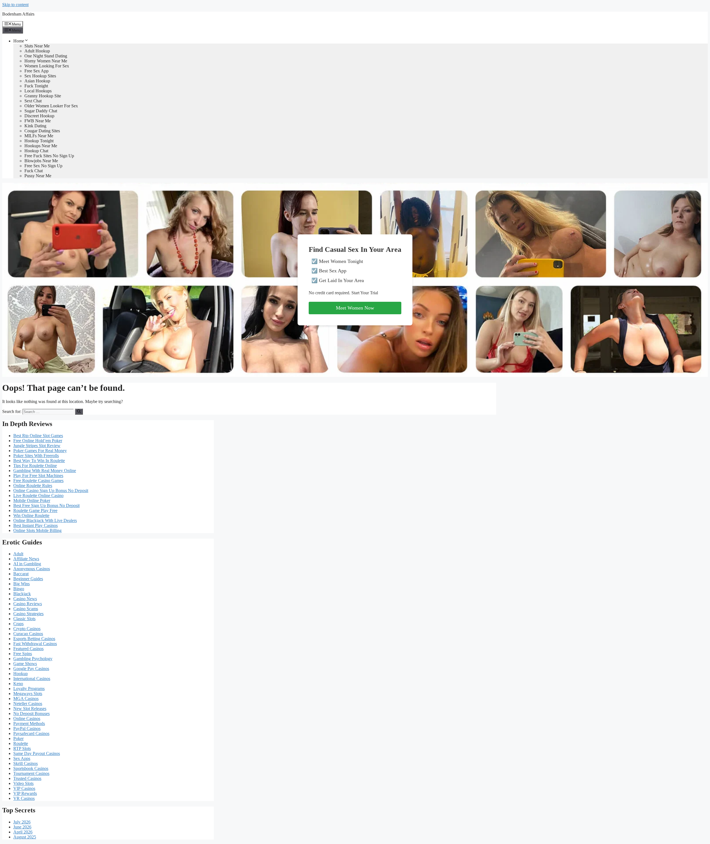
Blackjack (22, 593)
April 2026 (22, 832)
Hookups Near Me (40, 145)
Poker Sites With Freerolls (36, 455)
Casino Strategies (28, 613)
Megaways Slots (27, 693)
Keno (18, 683)
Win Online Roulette (31, 515)
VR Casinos (24, 798)
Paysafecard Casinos (31, 733)
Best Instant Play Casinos (35, 525)
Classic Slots (24, 618)
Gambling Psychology (32, 658)
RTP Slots (22, 748)
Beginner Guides (28, 578)
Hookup (20, 673)
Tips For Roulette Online (35, 465)
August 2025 (24, 837)
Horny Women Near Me (45, 61)
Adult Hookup (37, 51)
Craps (18, 623)
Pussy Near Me (37, 175)
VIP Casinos (24, 788)
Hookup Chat (36, 150)
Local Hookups (38, 90)
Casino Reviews (27, 603)
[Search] (79, 412)
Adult (18, 553)
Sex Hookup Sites (40, 75)
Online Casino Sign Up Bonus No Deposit (50, 490)
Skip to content (15, 4)
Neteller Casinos (27, 703)
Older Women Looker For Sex (51, 105)
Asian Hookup (37, 80)
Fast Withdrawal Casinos (35, 643)
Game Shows (25, 663)
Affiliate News (26, 558)
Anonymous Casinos (31, 568)
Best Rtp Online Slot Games (38, 435)
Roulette (20, 743)
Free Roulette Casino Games (38, 480)
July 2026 (22, 822)
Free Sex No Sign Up (43, 165)
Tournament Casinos (31, 773)
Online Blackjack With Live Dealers (45, 520)
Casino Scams (25, 608)
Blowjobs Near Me (41, 160)
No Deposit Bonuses (31, 713)
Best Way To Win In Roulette (39, 460)
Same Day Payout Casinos (36, 753)
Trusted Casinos (27, 778)
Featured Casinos (28, 648)
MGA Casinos (26, 698)
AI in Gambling (27, 563)
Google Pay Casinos (31, 668)
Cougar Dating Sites (42, 130)
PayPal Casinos (26, 728)
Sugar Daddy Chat (40, 110)
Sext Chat (33, 100)
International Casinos (31, 678)
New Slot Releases (29, 708)
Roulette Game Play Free (35, 510)
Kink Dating (35, 125)
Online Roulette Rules (32, 485)
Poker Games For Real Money (40, 450)
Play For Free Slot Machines (38, 475)
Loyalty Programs (29, 688)
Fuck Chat (33, 170)
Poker (18, 738)
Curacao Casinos (28, 633)
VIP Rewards (25, 793)
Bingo (18, 588)
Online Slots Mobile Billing (37, 530)
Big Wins (21, 583)
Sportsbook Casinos (30, 768)
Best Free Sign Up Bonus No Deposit (46, 505)
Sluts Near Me (37, 46)
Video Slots (23, 783)
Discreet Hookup (39, 115)
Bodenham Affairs (18, 14)
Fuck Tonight (36, 85)
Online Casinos (26, 718)
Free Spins (22, 653)
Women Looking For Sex (46, 66)
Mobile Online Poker (31, 500)
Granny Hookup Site (42, 95)
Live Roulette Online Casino (38, 495)
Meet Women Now (355, 308)
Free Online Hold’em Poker (37, 440)
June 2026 (22, 827)
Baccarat (21, 573)
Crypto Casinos (26, 628)
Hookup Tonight (39, 140)
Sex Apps (21, 758)
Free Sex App (36, 71)
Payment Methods (29, 723)
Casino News (25, 598)
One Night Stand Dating (45, 56)
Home (18, 41)
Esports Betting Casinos (34, 638)
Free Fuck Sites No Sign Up (49, 155)
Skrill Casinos (25, 763)
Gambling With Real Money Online (44, 470)
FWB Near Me (37, 120)
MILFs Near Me (38, 135)
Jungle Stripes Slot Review (36, 445)
